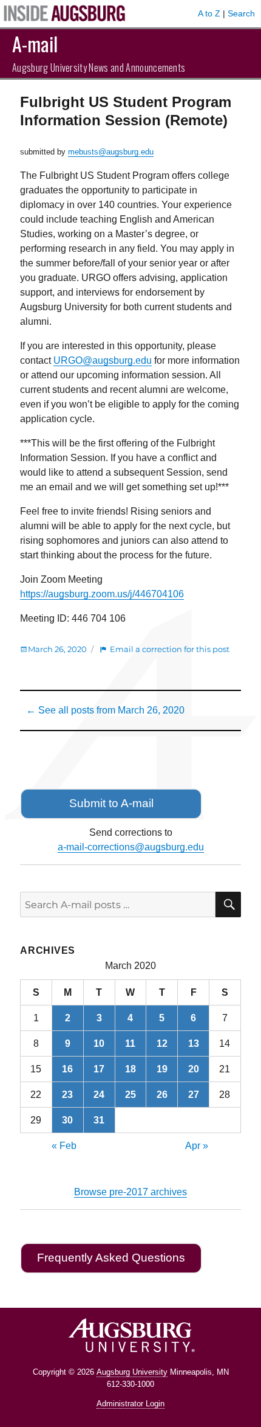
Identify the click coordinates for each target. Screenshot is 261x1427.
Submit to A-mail (111, 803)
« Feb (64, 1146)
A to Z (209, 13)
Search (241, 13)
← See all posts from (105, 710)
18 (130, 1069)
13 (193, 1043)
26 (162, 1094)
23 (67, 1094)
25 (130, 1094)
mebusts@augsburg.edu (111, 151)
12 (162, 1043)
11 (130, 1043)
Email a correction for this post (169, 649)
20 (193, 1069)
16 (67, 1069)
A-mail (35, 43)
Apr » (196, 1146)
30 (67, 1120)
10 (98, 1043)
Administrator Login (130, 1403)
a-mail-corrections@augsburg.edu (131, 847)
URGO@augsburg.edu (102, 360)
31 (98, 1120)
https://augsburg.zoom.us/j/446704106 (102, 594)
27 (193, 1094)
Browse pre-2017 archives (130, 1192)
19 (162, 1069)
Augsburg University (132, 1372)
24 (98, 1094)
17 (98, 1069)
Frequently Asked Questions (111, 1257)
